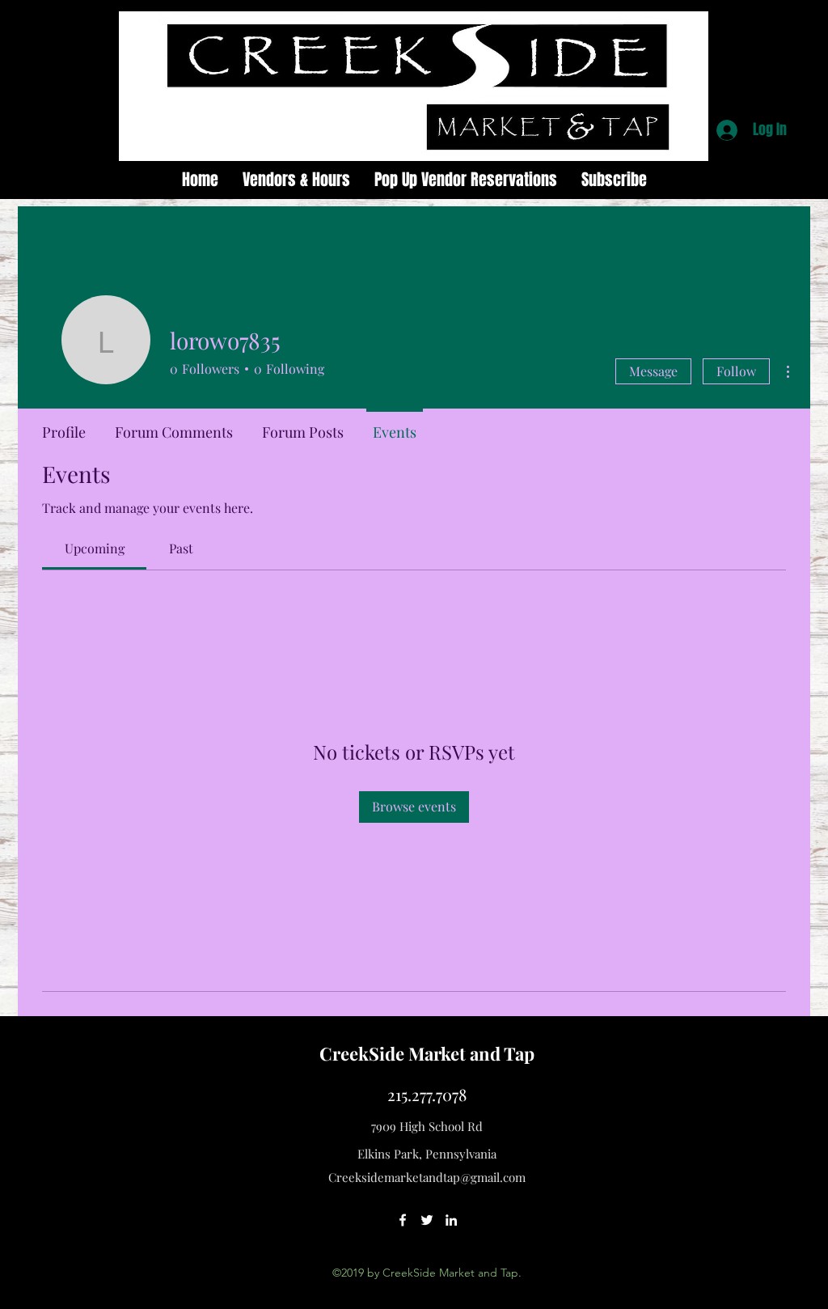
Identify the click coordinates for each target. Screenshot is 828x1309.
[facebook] (403, 1220)
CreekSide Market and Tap (426, 1053)
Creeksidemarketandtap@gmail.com (427, 1177)
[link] (95, 548)
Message (653, 370)
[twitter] (427, 1220)
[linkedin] (451, 1220)
